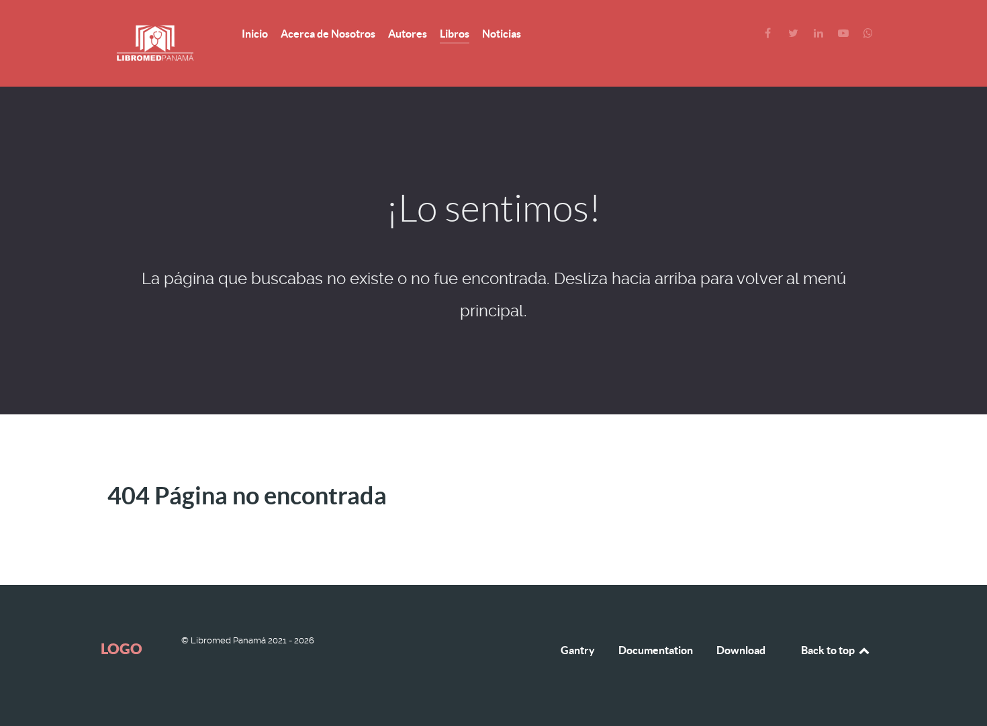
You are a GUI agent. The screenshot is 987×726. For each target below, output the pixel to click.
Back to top (829, 650)
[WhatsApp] (868, 33)
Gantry (578, 650)
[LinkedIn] (819, 33)
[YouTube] (844, 33)
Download (740, 650)
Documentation (655, 650)
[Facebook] (769, 33)
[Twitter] (794, 33)
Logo (121, 648)
